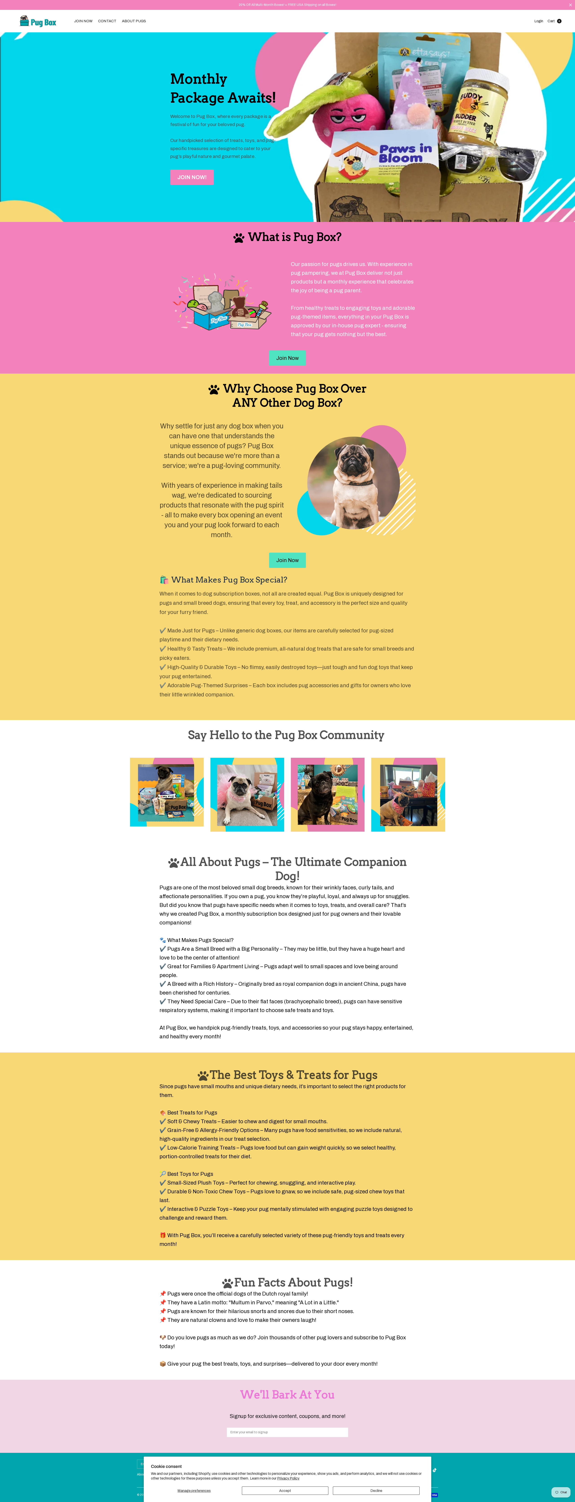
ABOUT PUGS (134, 21)
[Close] (570, 4)
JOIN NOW (83, 21)
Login (538, 21)
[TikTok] (435, 1470)
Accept (285, 1491)
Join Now (287, 358)
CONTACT (107, 21)
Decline (376, 1491)
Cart (551, 21)
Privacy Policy (288, 1478)
